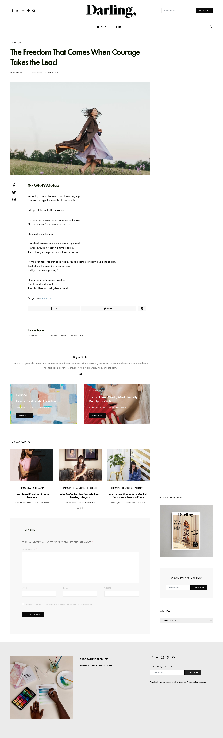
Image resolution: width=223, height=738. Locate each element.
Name (24, 588)
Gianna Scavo (45, 407)
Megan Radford (119, 407)
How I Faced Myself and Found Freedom (31, 495)
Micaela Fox (46, 298)
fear (44, 336)
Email (65, 588)
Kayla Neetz (53, 72)
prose (64, 336)
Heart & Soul (25, 488)
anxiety (33, 336)
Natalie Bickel (43, 503)
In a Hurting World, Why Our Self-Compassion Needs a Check (128, 495)
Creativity (67, 488)
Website (107, 588)
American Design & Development (192, 682)
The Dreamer (15, 43)
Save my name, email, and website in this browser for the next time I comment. (60, 604)
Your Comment (28, 549)
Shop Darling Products (94, 659)
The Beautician (95, 391)
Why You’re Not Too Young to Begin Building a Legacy (80, 495)
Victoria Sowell (89, 503)
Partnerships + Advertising (96, 665)
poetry (54, 336)
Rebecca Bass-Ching (137, 503)
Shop (118, 26)
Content (101, 26)
